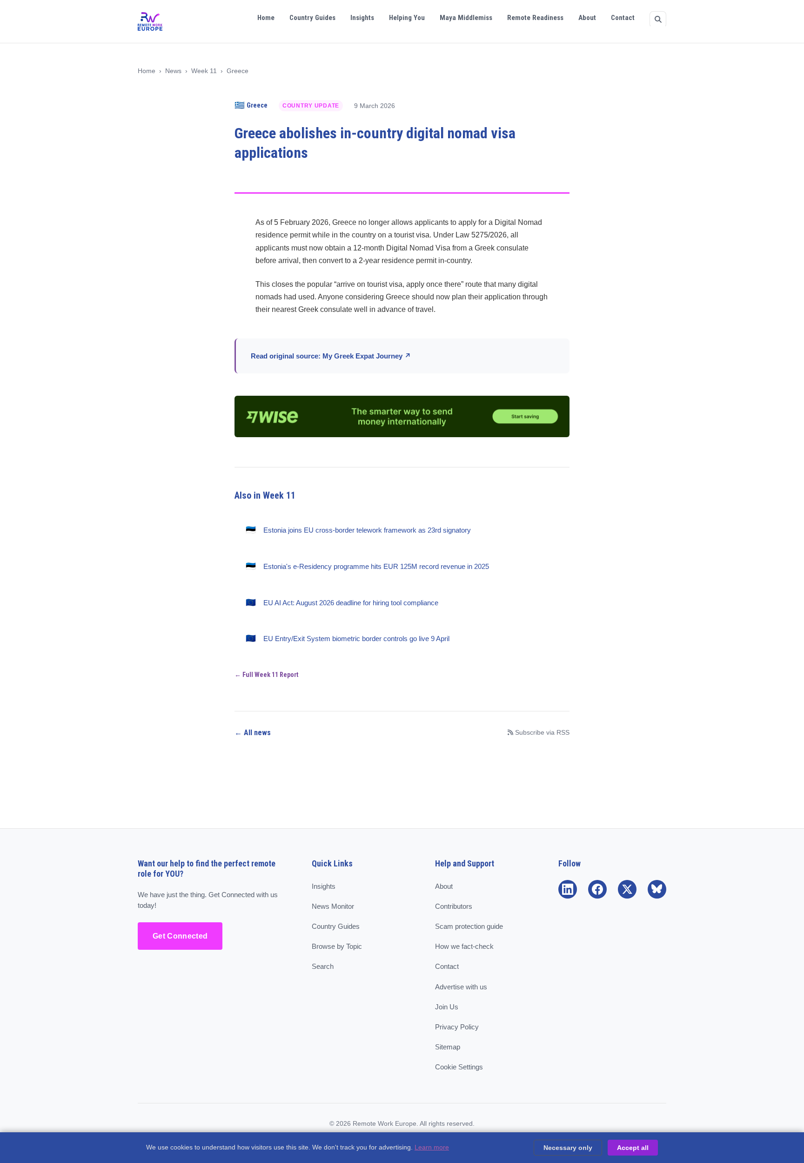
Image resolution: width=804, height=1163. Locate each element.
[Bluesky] (657, 889)
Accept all (633, 1147)
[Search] (658, 19)
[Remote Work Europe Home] (150, 21)
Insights (362, 18)
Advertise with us (461, 987)
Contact (623, 18)
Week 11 (204, 71)
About (587, 18)
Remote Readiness (535, 18)
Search (323, 966)
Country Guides (312, 18)
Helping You (407, 18)
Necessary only (567, 1147)
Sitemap (447, 1047)
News (173, 71)
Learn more (432, 1147)
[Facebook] (597, 889)
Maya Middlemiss (466, 18)
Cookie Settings (459, 1067)
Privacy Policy (457, 1027)
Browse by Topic (337, 946)
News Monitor (333, 906)
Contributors (453, 906)
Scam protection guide (469, 926)
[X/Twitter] (627, 889)
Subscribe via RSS (542, 732)
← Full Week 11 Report (266, 675)
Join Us (446, 1007)
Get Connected (180, 936)
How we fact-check (464, 946)
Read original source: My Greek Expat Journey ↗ (331, 356)
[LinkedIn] (567, 889)
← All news (252, 732)
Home (266, 18)
